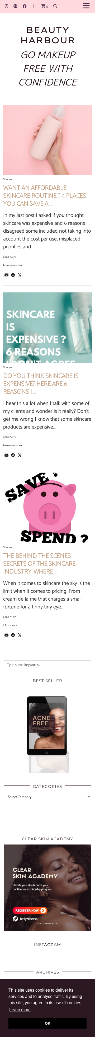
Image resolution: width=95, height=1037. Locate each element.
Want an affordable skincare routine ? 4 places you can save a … (44, 196)
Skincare (7, 179)
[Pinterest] (15, 6)
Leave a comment (12, 265)
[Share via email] (6, 275)
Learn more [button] (20, 1010)
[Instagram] (6, 6)
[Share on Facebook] (13, 275)
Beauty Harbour (47, 35)
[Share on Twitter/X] (19, 275)
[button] (88, 7)
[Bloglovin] (34, 6)
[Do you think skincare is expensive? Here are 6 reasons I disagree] (47, 327)
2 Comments (10, 625)
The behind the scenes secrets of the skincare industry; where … (39, 563)
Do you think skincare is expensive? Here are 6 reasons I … (40, 384)
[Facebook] (25, 6)
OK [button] (47, 1023)
